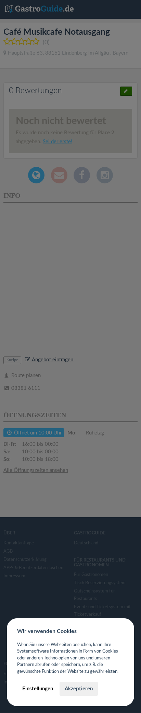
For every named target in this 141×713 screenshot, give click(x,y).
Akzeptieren (79, 688)
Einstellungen (37, 688)
